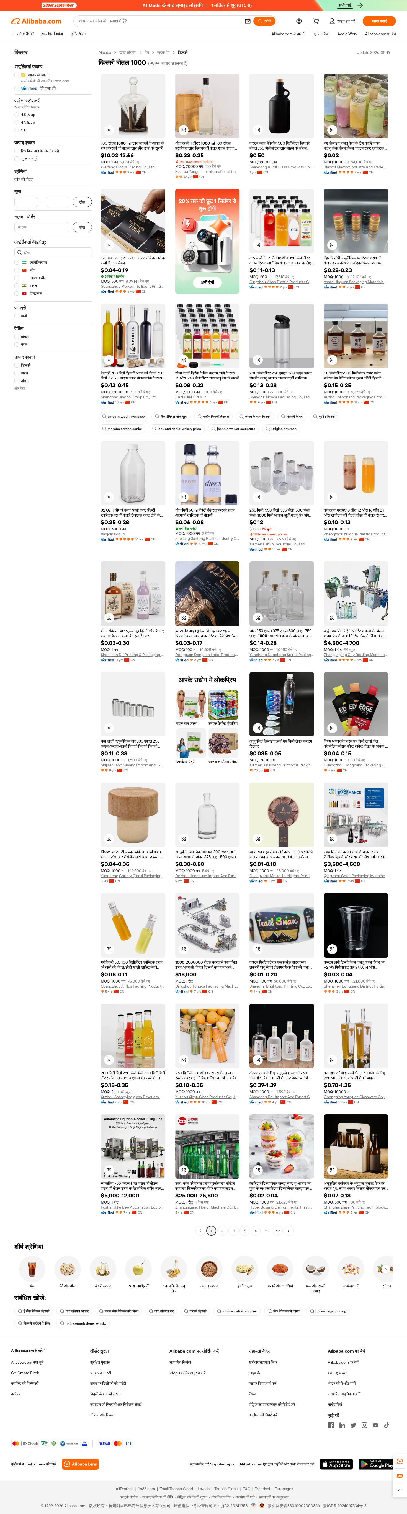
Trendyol (262, 1489)
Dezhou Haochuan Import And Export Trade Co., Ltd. (207, 876)
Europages (284, 1489)
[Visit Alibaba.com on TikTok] (386, 1425)
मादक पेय (163, 52)
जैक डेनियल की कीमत (286, 1311)
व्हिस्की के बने (295, 417)
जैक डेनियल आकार (77, 1311)
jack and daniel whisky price (179, 429)
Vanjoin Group (113, 534)
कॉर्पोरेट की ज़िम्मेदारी (24, 1383)
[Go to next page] (289, 1231)
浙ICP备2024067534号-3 (345, 1505)
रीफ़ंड (252, 1394)
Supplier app (222, 1464)
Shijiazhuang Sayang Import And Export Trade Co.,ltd (133, 765)
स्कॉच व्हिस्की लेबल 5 (216, 417)
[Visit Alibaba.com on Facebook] (331, 1425)
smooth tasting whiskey (126, 417)
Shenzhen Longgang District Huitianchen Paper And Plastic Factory (356, 986)
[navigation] (53, 642)
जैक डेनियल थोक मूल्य (174, 417)
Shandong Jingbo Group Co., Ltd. (129, 397)
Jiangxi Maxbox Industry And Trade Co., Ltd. (356, 167)
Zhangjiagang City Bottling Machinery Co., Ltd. (356, 654)
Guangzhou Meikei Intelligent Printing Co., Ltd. (133, 286)
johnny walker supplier (240, 1311)
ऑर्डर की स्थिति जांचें (342, 1383)
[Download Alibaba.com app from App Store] (336, 1464)
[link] (400, 1461)
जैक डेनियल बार (164, 1311)
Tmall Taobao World (176, 1489)
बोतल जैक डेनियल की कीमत (121, 1311)
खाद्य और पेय (127, 52)
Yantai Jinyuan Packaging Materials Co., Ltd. (356, 282)
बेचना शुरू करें (337, 1373)
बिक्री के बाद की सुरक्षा (105, 1394)
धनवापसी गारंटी (100, 1373)
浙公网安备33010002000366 (294, 1505)
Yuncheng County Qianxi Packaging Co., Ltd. (133, 876)
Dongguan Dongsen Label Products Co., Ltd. (207, 654)
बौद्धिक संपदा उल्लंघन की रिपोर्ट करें (272, 1404)
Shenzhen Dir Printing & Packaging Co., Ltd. (133, 654)
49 (278, 1231)
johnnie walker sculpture (236, 429)
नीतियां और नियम (101, 1415)
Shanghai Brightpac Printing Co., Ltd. (280, 986)
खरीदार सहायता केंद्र (263, 1362)
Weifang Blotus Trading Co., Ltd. (128, 167)
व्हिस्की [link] (182, 52)
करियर (15, 1394)
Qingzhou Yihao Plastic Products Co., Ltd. (281, 282)
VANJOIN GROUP (190, 397)
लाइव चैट (255, 1373)
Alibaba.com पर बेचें (343, 1362)
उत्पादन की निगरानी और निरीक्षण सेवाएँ (115, 1404)
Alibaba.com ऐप (253, 1464)
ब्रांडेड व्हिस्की (327, 417)
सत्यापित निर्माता (180, 1362)
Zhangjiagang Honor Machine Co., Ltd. (207, 1207)
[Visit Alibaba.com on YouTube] (375, 1425)
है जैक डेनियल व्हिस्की (37, 1311)
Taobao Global (226, 1489)
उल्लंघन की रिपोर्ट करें (263, 1415)
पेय (147, 52)
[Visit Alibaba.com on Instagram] (364, 1425)
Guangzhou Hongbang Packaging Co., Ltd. (356, 765)
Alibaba (105, 52)
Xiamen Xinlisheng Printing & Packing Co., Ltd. (281, 765)
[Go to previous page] (200, 1231)
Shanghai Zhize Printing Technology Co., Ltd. (356, 1207)
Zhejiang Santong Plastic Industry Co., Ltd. (207, 538)
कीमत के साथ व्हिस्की (258, 417)
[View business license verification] (253, 1505)
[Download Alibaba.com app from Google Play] (377, 1464)
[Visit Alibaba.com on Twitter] (353, 1425)
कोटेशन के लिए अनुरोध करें (187, 1373)
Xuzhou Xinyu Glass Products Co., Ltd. (207, 1097)
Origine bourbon (284, 429)
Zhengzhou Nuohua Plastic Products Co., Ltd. (356, 534)
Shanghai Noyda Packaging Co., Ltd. (279, 397)
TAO (246, 1489)
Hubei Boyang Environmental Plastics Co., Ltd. (281, 1207)
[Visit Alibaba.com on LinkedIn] (342, 1425)
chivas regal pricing (331, 1311)
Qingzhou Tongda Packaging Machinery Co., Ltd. (207, 986)
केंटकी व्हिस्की (198, 1311)
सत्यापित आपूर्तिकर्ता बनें (344, 1394)
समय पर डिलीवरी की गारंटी (108, 1383)
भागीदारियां (335, 1404)
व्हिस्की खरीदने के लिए (37, 1323)
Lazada (204, 1489)
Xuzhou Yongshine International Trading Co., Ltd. (207, 171)
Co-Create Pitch (25, 1373)
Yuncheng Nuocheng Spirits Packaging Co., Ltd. (281, 654)
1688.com (146, 1489)
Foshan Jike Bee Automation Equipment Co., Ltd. (133, 1207)
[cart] (317, 22)
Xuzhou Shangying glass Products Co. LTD (133, 1097)
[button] (247, 21)
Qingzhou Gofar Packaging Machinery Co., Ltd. (356, 876)
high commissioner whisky (86, 1323)
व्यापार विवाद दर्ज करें (262, 1383)
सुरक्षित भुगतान (100, 1362)
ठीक (82, 202)
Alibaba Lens (33, 1464)
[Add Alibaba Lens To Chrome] (80, 1464)
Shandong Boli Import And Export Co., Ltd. (281, 1097)
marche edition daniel (125, 429)
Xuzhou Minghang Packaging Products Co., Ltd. (356, 397)
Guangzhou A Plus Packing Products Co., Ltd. (133, 986)
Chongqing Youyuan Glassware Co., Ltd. (356, 1097)
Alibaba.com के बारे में (28, 1350)
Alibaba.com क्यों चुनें (27, 1362)
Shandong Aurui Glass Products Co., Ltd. (281, 167)
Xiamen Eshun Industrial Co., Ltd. (277, 544)
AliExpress (124, 1489)
